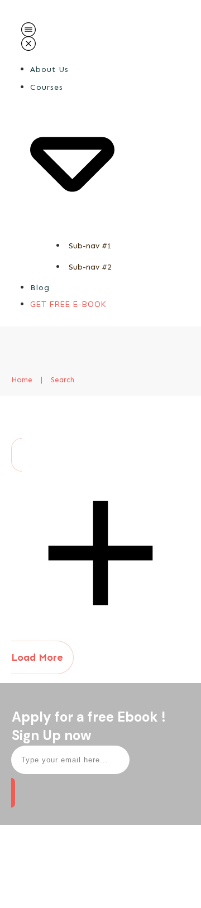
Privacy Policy (129, 889)
